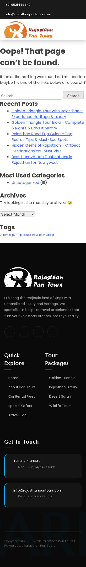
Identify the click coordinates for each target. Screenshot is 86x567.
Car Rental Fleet (21, 396)
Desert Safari (60, 396)
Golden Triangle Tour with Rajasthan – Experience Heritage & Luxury (47, 113)
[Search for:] (31, 96)
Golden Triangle (62, 377)
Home (13, 377)
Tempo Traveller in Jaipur (38, 235)
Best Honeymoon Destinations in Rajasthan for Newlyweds (41, 159)
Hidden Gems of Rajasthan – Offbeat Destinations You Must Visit (45, 148)
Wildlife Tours (60, 405)
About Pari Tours (22, 387)
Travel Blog (17, 415)
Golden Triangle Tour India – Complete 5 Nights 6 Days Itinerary (47, 125)
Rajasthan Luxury (63, 387)
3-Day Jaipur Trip (11, 235)
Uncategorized (25, 182)
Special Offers (20, 405)
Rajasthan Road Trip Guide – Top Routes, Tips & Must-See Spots (41, 136)
